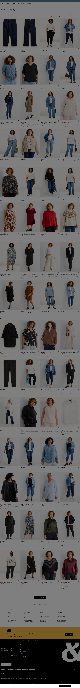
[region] (40, 686)
